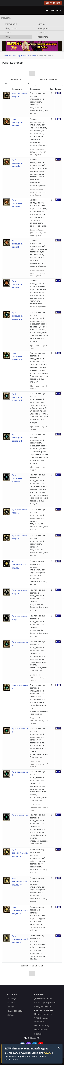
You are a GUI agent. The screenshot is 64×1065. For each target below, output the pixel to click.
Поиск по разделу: (48, 79)
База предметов (21, 55)
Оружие (41, 23)
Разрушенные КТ (42, 1006)
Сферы (41, 32)
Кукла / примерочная (45, 1002)
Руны (7, 36)
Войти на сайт (53, 2)
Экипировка (11, 23)
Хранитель (42, 36)
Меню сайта (54, 10)
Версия (38, 1033)
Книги (8, 32)
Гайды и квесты (14, 1010)
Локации (11, 1006)
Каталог (11, 1002)
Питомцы (11, 998)
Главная (7, 55)
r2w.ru (47, 1052)
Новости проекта (43, 1014)
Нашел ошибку (41, 1025)
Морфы (10, 1015)
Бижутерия (11, 28)
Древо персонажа (43, 998)
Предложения (41, 1029)
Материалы (43, 28)
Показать (16, 79)
